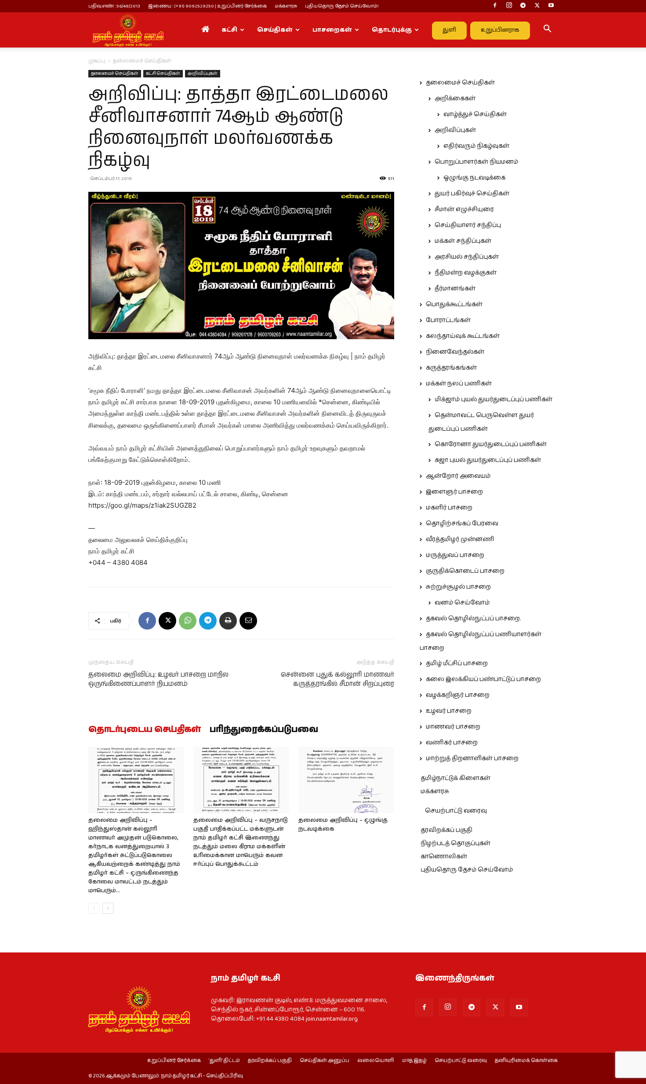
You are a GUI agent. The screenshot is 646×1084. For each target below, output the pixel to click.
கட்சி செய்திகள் (163, 73)
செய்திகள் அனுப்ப (324, 1061)
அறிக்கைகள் (455, 98)
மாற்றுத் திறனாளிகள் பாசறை (472, 758)
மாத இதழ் (414, 1061)
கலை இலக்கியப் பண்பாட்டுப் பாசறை (483, 679)
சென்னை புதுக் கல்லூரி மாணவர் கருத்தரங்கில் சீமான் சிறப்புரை (337, 679)
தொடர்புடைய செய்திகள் (144, 730)
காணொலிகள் (444, 856)
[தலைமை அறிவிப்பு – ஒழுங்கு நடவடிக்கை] (346, 780)
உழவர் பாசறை (449, 711)
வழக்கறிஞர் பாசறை (458, 695)
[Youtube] (551, 6)
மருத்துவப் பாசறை (455, 555)
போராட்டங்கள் (448, 320)
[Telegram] (523, 6)
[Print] (228, 621)
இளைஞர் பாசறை (454, 492)
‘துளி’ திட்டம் (224, 1061)
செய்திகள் (275, 30)
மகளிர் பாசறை (449, 508)
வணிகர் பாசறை (452, 742)
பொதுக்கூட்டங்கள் (454, 304)
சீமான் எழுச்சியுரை (464, 209)
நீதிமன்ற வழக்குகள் (466, 273)
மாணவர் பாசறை (453, 727)
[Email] (248, 621)
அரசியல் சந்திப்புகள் (467, 257)
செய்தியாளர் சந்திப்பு (468, 225)
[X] (537, 6)
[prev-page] (93, 908)
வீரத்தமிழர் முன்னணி (460, 539)
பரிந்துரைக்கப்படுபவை (264, 730)
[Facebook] (494, 6)
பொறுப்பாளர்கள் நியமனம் (476, 162)
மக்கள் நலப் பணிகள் (459, 383)
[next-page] (107, 908)
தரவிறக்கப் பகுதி (446, 830)
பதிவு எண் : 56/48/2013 (114, 6)
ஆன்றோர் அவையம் (458, 476)
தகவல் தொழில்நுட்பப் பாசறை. (473, 618)
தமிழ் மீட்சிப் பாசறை (457, 663)
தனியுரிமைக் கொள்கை (526, 1061)
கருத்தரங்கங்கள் (451, 368)
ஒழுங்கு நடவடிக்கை (474, 178)
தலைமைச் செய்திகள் (114, 73)
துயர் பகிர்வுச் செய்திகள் (472, 193)
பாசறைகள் (332, 30)
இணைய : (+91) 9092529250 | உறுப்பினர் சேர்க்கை (207, 6)
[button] (547, 30)
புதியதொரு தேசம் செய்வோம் (467, 870)
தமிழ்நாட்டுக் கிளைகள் (455, 778)
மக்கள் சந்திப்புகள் (463, 241)
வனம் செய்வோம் (462, 603)
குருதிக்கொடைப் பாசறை (465, 571)
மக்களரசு (286, 6)
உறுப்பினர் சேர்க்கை (174, 1061)
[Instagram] (508, 6)
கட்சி (229, 30)
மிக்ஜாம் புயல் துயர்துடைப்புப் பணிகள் (493, 399)
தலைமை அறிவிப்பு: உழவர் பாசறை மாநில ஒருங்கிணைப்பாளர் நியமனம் (158, 679)
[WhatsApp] (187, 621)
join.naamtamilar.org (332, 1019)
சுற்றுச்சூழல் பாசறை (458, 587)
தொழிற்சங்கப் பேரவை (462, 523)
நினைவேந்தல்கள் (455, 352)
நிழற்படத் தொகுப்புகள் (455, 843)
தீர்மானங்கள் (455, 288)
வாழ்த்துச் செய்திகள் (475, 114)
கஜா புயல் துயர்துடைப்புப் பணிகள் (488, 460)
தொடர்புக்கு (392, 30)
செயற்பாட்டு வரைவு (456, 811)
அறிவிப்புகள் (203, 73)
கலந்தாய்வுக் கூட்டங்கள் (463, 336)
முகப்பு (96, 61)
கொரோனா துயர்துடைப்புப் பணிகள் (491, 444)
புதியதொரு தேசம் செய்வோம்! (342, 6)
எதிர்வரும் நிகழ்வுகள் (476, 146)
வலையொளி (375, 1061)
